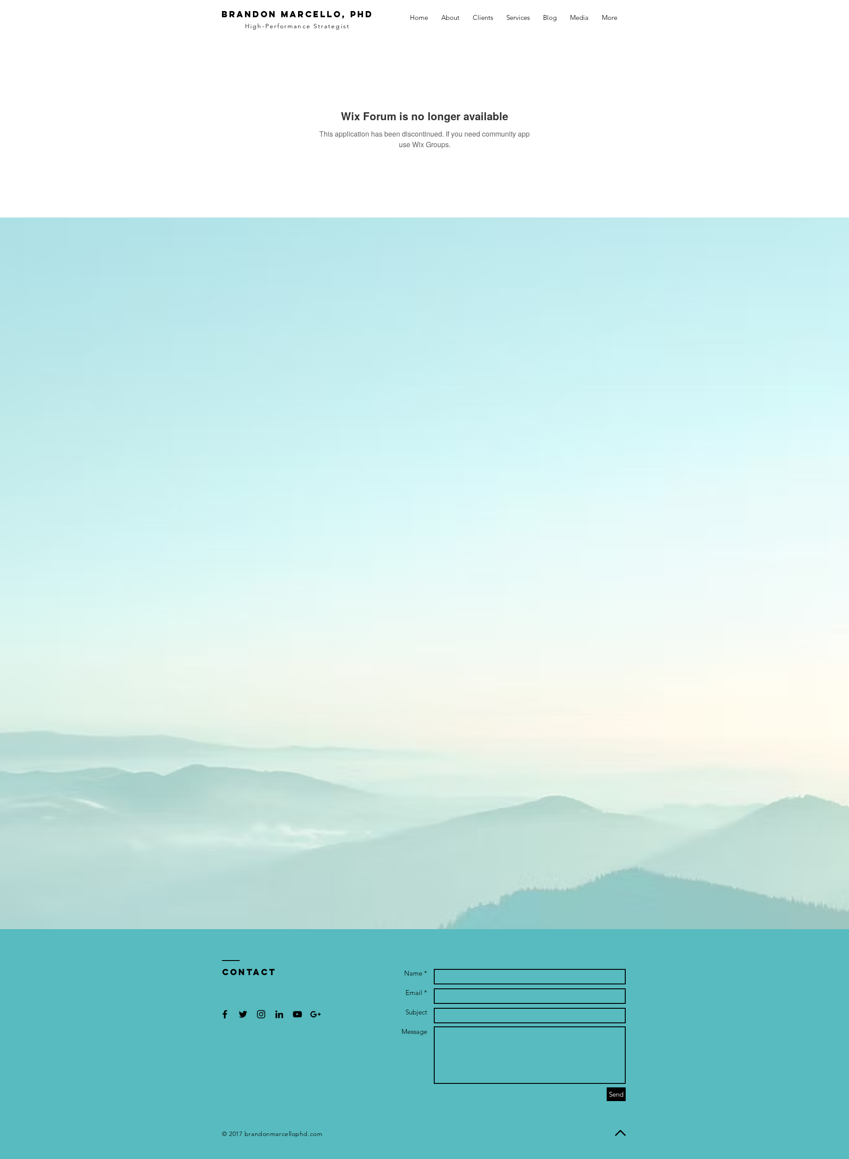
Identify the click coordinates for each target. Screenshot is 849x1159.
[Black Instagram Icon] (261, 1014)
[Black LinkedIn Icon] (279, 1014)
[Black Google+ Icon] (315, 1014)
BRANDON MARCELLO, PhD (297, 14)
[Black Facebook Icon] (224, 1014)
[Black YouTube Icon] (297, 1014)
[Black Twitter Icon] (243, 1014)
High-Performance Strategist (297, 26)
